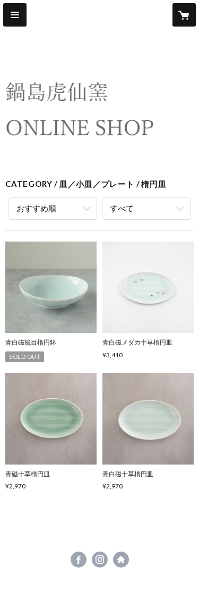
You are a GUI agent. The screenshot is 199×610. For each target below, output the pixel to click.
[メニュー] (15, 15)
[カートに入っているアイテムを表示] (184, 15)
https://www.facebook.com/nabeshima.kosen (78, 560)
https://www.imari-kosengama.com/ (121, 560)
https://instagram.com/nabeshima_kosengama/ (100, 560)
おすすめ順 (36, 208)
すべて (122, 208)
